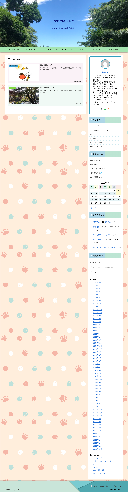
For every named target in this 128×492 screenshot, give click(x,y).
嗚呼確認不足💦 (96, 173)
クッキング (94, 126)
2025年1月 (97, 340)
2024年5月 (97, 364)
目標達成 (93, 165)
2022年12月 (97, 410)
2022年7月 (97, 425)
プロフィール (95, 272)
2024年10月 (97, 349)
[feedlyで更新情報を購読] (105, 109)
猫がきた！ (97, 222)
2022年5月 (97, 431)
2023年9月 (97, 382)
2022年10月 (97, 416)
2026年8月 (97, 282)
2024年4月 (97, 367)
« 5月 (91, 208)
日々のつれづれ (96, 146)
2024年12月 (97, 343)
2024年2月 (97, 373)
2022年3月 (97, 437)
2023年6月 (97, 391)
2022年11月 (97, 413)
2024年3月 (97, 370)
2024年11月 (97, 346)
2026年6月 (97, 288)
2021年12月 (97, 446)
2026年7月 (97, 285)
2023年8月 (97, 385)
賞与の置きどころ (97, 177)
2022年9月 (97, 419)
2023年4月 (97, 397)
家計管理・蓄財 (96, 142)
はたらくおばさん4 (100, 247)
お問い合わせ (95, 262)
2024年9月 (97, 352)
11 (119, 193)
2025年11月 (97, 310)
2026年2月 (97, 301)
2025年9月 (97, 316)
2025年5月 (97, 328)
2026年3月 (97, 298)
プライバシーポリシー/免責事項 (102, 267)
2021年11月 (97, 449)
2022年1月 (97, 443)
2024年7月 (97, 358)
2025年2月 (97, 337)
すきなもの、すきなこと (99, 130)
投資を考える (95, 160)
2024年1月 (97, 376)
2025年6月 (97, 325)
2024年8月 (97, 355)
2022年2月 (97, 440)
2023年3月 (97, 401)
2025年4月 (97, 331)
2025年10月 (97, 313)
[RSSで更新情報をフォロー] (108, 109)
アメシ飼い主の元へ (97, 169)
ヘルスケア (94, 138)
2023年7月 (97, 388)
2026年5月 (97, 292)
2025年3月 (97, 334)
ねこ (92, 134)
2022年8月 (97, 422)
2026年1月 (97, 304)
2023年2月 (97, 404)
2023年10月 (97, 379)
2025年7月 (97, 322)
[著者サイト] (101, 109)
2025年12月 (97, 307)
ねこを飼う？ (98, 235)
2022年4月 (97, 434)
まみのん (105, 72)
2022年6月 (97, 428)
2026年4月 (97, 295)
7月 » (97, 208)
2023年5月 (97, 395)
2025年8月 (97, 319)
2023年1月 (97, 407)
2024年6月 (97, 361)
